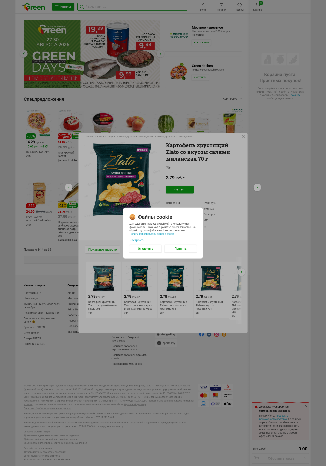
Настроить (137, 240)
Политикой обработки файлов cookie (151, 233)
